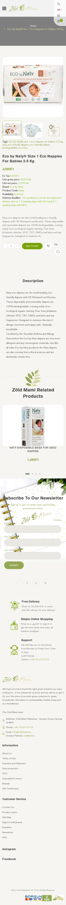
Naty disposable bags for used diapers (33, 449)
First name (10, 536)
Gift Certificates (10, 788)
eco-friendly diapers (18, 144)
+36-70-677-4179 (39, 659)
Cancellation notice (12, 778)
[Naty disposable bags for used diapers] (33, 435)
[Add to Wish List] (48, 246)
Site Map (6, 817)
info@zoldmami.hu (21, 732)
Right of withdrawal (12, 822)
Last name (9, 550)
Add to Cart (32, 246)
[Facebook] (27, 583)
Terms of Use (9, 758)
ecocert (23, 147)
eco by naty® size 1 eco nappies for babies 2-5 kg (36, 141)
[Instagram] (36, 583)
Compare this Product (58, 251)
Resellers (7, 827)
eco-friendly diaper (39, 144)
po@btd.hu (29, 735)
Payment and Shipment (14, 763)
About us (7, 753)
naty (4, 144)
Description (33, 281)
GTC (4, 773)
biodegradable (9, 147)
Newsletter (7, 832)
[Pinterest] (45, 583)
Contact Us (8, 807)
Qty (56, 244)
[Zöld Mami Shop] (23, 8)
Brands (6, 783)
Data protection (10, 768)
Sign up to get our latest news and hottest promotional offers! (33, 506)
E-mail (7, 523)
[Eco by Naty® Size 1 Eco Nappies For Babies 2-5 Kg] (12, 130)
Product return (9, 812)
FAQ (4, 837)
